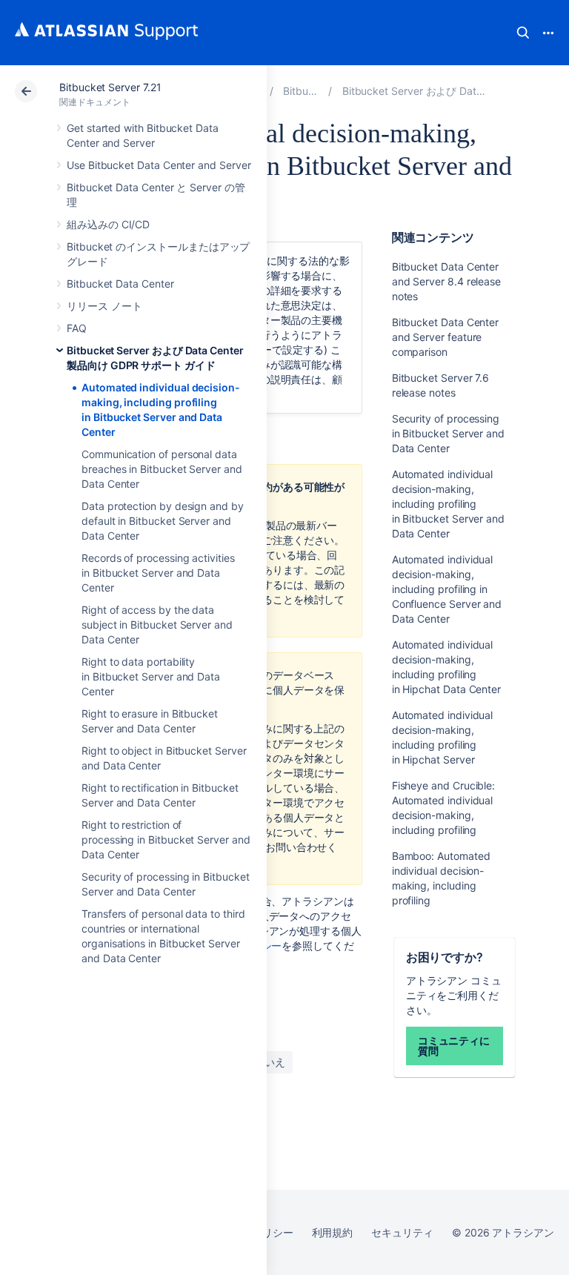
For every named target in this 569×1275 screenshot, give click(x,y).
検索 (523, 32)
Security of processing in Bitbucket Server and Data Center (448, 433)
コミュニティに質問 (454, 1045)
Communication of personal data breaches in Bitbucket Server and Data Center (161, 469)
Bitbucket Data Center (120, 283)
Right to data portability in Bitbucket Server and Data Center (150, 676)
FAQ (77, 328)
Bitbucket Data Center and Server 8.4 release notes (446, 281)
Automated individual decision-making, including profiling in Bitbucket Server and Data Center (448, 504)
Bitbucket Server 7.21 (110, 87)
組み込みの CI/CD (108, 224)
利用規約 (332, 1232)
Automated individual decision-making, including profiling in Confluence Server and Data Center (447, 589)
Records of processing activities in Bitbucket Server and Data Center (158, 573)
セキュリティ (402, 1232)
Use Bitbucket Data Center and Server (158, 165)
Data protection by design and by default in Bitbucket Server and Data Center (162, 521)
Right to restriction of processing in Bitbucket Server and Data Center (165, 839)
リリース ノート (104, 305)
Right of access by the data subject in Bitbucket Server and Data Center (157, 624)
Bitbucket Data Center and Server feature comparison (445, 337)
